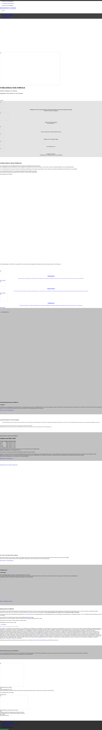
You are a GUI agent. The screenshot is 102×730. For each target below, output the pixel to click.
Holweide (39, 640)
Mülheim (14, 640)
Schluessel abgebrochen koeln (8, 13)
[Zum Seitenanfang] (0, 720)
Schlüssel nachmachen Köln (7, 14)
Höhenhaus (45, 640)
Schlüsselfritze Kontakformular (8, 3)
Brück (26, 640)
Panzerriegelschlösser (30, 614)
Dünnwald (56, 640)
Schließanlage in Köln (6, 18)
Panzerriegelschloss (6, 17)
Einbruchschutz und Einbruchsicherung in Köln (11, 16)
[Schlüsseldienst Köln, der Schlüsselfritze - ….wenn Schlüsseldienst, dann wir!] (8, 8)
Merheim (35, 640)
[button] (3, 10)
